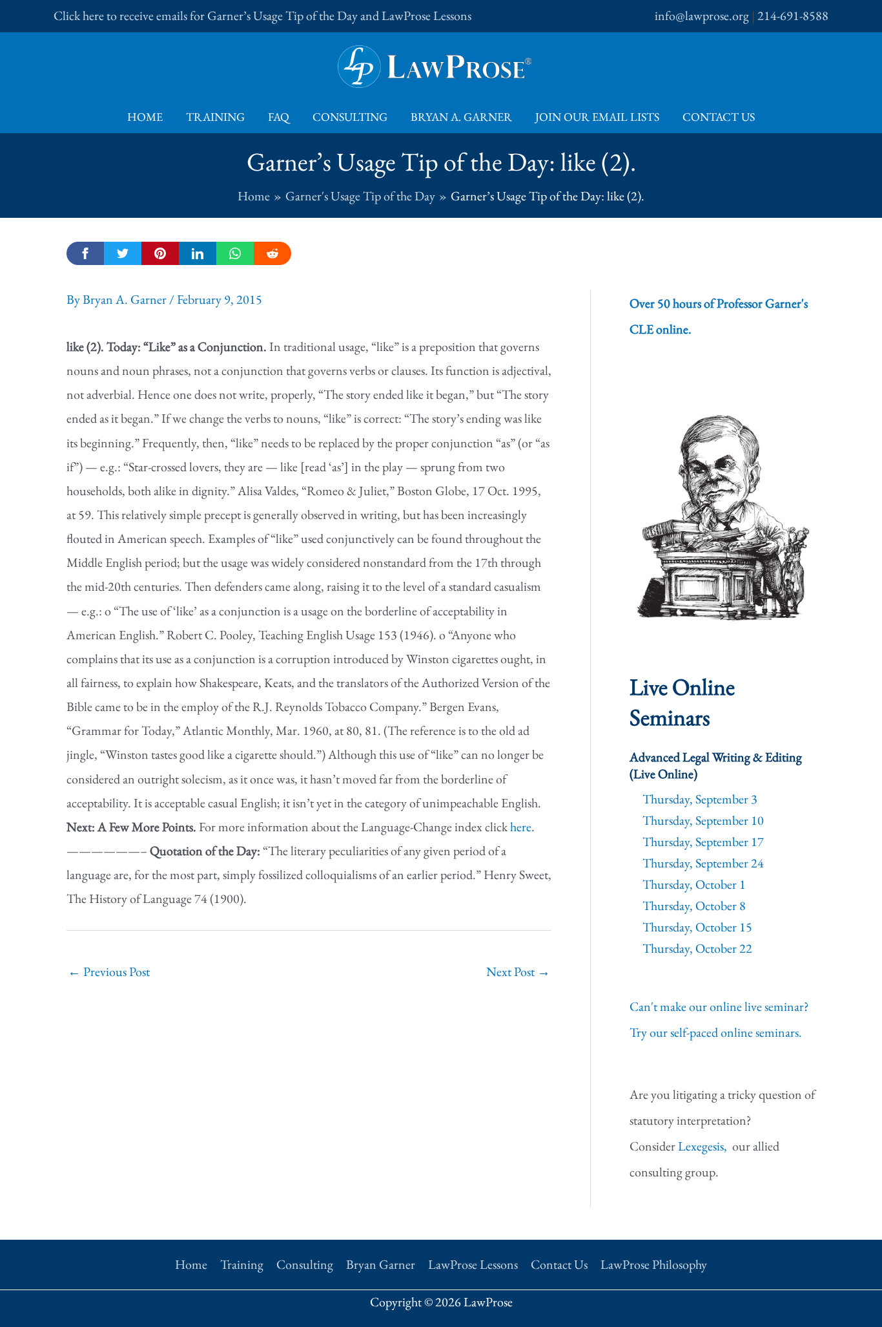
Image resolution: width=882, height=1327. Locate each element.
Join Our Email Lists (597, 116)
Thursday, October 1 (694, 884)
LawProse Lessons (473, 1264)
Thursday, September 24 (703, 863)
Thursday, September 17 (703, 841)
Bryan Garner (380, 1264)
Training (215, 116)
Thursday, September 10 (703, 820)
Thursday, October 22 (697, 948)
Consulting (350, 116)
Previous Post (109, 971)
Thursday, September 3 (699, 799)
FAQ (278, 116)
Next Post (518, 971)
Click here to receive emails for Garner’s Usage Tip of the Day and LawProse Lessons (262, 15)
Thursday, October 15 (697, 926)
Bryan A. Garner (461, 116)
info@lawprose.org (702, 15)
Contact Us (718, 116)
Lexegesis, (704, 1146)
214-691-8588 (792, 15)
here (520, 826)
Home (145, 116)
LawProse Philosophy (653, 1264)
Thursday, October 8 (694, 905)
